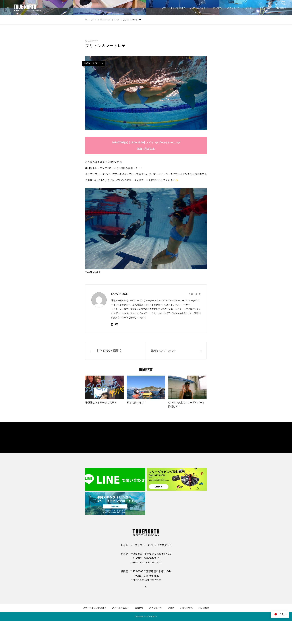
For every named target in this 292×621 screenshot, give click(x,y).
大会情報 (217, 8)
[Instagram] (111, 324)
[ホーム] (86, 20)
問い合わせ (281, 8)
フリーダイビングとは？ (173, 8)
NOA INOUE (119, 293)
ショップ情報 (263, 8)
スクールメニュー (199, 8)
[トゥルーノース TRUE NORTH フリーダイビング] (25, 7)
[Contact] (116, 324)
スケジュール (233, 8)
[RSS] (146, 586)
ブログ (248, 8)
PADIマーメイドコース (93, 63)
